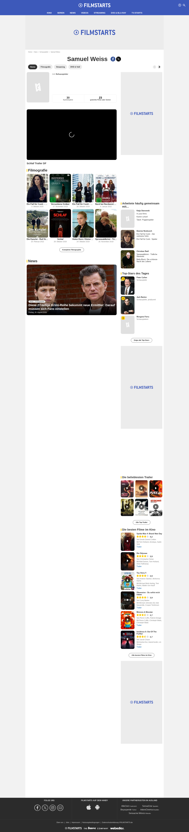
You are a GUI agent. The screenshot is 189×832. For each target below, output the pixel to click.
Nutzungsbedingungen (91, 822)
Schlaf (60, 239)
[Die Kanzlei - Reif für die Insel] (37, 223)
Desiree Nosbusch (144, 231)
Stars (36, 52)
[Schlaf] (60, 223)
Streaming (99, 13)
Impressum (76, 822)
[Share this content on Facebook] (113, 59)
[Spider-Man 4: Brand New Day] (127, 542)
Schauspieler (44, 52)
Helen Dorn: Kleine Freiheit (83, 239)
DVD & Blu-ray (118, 13)
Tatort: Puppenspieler (145, 220)
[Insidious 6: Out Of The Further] (127, 640)
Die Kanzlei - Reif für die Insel (37, 239)
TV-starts (137, 13)
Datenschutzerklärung (110, 822)
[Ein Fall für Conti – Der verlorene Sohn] (37, 188)
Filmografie (37, 170)
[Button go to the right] (159, 67)
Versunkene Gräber (60, 204)
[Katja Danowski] (127, 219)
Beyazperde (126, 809)
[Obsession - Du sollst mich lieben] (127, 600)
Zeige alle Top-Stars (141, 340)
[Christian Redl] (127, 259)
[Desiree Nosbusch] (127, 239)
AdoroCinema (146, 809)
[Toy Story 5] (127, 581)
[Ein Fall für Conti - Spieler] (83, 188)
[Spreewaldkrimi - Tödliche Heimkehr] (106, 223)
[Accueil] (94, 5)
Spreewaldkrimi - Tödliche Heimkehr (106, 239)
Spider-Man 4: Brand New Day (149, 534)
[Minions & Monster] (127, 620)
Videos (84, 13)
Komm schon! (142, 217)
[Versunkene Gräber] (60, 188)
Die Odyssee (142, 553)
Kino (49, 13)
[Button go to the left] (154, 67)
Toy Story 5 (141, 573)
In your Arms (142, 214)
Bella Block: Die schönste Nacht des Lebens (147, 260)
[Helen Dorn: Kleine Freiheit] (83, 223)
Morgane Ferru (143, 317)
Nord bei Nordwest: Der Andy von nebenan (106, 204)
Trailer (139, 547)
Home (30, 52)
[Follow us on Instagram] (53, 808)
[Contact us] (60, 808)
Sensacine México (137, 813)
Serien (60, 13)
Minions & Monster (145, 612)
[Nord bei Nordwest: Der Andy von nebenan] (106, 188)
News (73, 13)
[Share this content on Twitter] (118, 59)
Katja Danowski (143, 211)
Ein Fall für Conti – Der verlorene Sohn (37, 204)
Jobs (67, 822)
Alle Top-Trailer (141, 522)
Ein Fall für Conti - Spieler (83, 204)
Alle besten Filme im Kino (142, 655)
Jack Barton (142, 297)
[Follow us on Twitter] (45, 808)
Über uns (59, 822)
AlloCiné (125, 806)
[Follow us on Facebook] (37, 808)
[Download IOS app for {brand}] (90, 807)
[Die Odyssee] (127, 561)
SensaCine (147, 806)
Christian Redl (143, 251)
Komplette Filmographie (71, 250)
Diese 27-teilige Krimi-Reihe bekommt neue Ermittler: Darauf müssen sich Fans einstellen (72, 306)
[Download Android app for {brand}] (99, 807)
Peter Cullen (142, 277)
